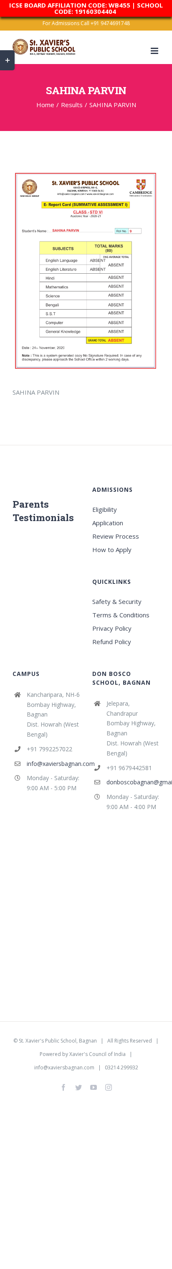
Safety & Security (117, 601)
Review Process (115, 536)
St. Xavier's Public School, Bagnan (58, 1040)
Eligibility (104, 509)
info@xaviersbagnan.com (53, 764)
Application (107, 523)
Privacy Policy (112, 628)
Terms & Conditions (120, 615)
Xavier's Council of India (97, 1054)
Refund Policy (111, 641)
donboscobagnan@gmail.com (132, 782)
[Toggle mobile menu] (155, 50)
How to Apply (112, 549)
